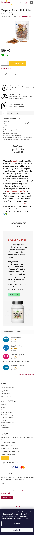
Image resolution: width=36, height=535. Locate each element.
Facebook (7, 394)
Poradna (3, 420)
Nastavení (17, 524)
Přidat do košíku (19, 63)
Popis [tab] (4, 113)
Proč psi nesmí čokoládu (8, 454)
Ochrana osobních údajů (8, 418)
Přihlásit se (7, 497)
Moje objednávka (6, 428)
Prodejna (3, 405)
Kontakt (3, 425)
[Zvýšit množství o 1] (8, 62)
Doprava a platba (6, 410)
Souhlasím (17, 530)
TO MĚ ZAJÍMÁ (14, 294)
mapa (18, 506)
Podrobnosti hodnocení (25, 16)
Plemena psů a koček (7, 423)
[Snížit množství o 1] (8, 64)
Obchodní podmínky (7, 415)
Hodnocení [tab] (11, 113)
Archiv (5, 458)
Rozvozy (3, 407)
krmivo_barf (7, 397)
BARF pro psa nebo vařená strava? (11, 448)
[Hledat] (21, 3)
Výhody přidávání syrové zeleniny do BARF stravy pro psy (17, 438)
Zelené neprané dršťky (8, 442)
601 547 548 (7, 391)
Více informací (26, 518)
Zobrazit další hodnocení (26, 375)
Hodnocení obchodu (7, 412)
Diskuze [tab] (17, 113)
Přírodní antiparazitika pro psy (10, 451)
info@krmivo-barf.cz (10, 388)
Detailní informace (6, 68)
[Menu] (32, 3)
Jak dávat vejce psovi (7, 445)
